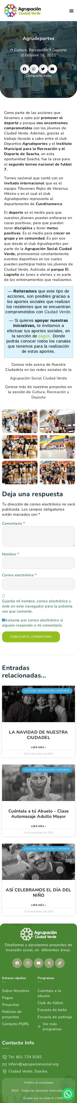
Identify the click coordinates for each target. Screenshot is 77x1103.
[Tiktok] (60, 963)
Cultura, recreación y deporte (40, 50)
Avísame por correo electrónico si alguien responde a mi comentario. (32, 623)
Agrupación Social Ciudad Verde (38, 378)
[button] (71, 10)
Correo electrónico (19, 575)
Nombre (10, 554)
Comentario (13, 523)
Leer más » (38, 747)
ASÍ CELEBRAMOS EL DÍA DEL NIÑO (38, 892)
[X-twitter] (49, 963)
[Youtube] (39, 963)
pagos (44, 336)
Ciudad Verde (57, 312)
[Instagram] (28, 963)
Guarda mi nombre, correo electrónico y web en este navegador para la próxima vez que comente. (37, 606)
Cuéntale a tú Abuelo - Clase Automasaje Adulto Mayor (38, 813)
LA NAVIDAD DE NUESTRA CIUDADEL (38, 734)
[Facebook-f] (17, 963)
